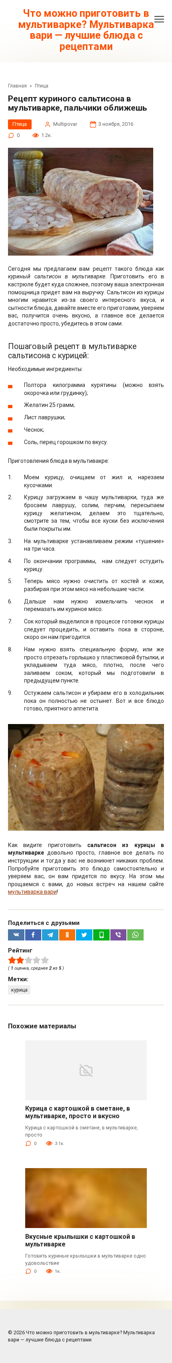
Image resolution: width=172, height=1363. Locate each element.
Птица (19, 124)
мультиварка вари (32, 892)
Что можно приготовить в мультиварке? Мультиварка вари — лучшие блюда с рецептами (86, 30)
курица (19, 990)
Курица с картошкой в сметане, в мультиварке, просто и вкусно (77, 1112)
